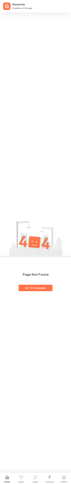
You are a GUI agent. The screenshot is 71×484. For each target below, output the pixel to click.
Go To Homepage (35, 288)
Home (7, 482)
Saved (21, 482)
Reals (35, 482)
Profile (64, 482)
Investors (49, 482)
